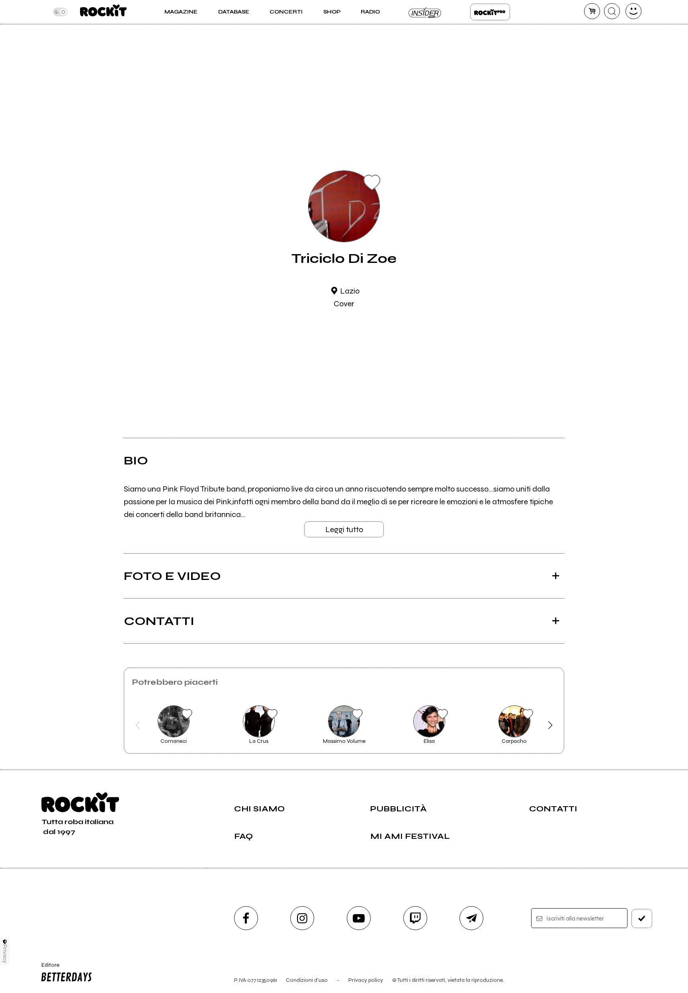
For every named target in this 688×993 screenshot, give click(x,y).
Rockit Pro (490, 12)
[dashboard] (633, 11)
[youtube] (359, 918)
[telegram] (471, 918)
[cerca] (612, 11)
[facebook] (246, 918)
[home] (103, 12)
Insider (425, 12)
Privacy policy (365, 980)
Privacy (5, 953)
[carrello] (592, 11)
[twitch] (415, 918)
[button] (137, 725)
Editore (46, 968)
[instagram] (302, 918)
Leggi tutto (344, 530)
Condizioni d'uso (307, 980)
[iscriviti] (641, 918)
